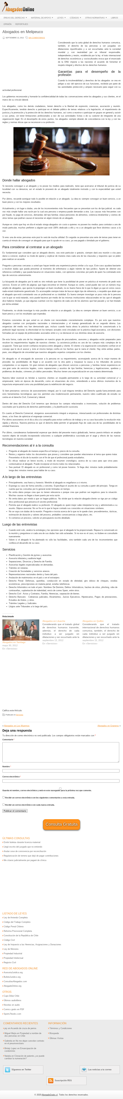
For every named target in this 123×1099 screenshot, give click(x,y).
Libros (114, 18)
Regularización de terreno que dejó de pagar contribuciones (31, 856)
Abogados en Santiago (13, 642)
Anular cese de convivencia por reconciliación (25, 851)
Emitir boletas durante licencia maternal (22, 842)
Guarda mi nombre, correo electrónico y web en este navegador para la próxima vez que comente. (47, 790)
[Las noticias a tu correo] (84, 1069)
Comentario (8, 739)
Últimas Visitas (56, 1038)
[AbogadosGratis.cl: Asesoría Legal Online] (17, 11)
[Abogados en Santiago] (20, 630)
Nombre (6, 766)
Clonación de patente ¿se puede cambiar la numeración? (24, 1057)
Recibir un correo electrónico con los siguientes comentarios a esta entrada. (40, 798)
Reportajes (21, 24)
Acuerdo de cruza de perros (23, 1028)
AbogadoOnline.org (12, 986)
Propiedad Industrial (13, 953)
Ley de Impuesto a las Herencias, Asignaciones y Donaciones (32, 944)
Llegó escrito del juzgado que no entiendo (23, 847)
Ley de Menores (11, 949)
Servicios (19, 715)
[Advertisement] (29, 63)
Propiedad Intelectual (13, 958)
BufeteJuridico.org (12, 977)
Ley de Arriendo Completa (16, 917)
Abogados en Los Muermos (16, 726)
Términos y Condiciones (60, 1028)
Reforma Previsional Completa (18, 931)
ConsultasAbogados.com (15, 981)
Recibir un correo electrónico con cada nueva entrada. (30, 805)
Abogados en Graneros (108, 726)
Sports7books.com (12, 1014)
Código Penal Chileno (14, 926)
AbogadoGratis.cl (50, 1095)
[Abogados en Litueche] (62, 632)
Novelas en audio (12, 1005)
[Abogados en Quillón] (102, 632)
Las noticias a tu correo (99, 1069)
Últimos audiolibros (12, 1000)
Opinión (8, 24)
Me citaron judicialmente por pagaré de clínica (25, 860)
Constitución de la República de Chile (21, 935)
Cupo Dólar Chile (11, 996)
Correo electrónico (11, 777)
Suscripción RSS (63, 1080)
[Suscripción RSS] (51, 1080)
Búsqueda (54, 1033)
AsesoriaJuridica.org (13, 972)
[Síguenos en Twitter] (8, 1069)
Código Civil (9, 940)
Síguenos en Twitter (21, 1069)
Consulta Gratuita (62, 824)
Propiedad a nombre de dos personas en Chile (22, 1034)
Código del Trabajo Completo (17, 922)
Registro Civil (10, 962)
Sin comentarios (37, 38)
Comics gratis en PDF (14, 1009)
